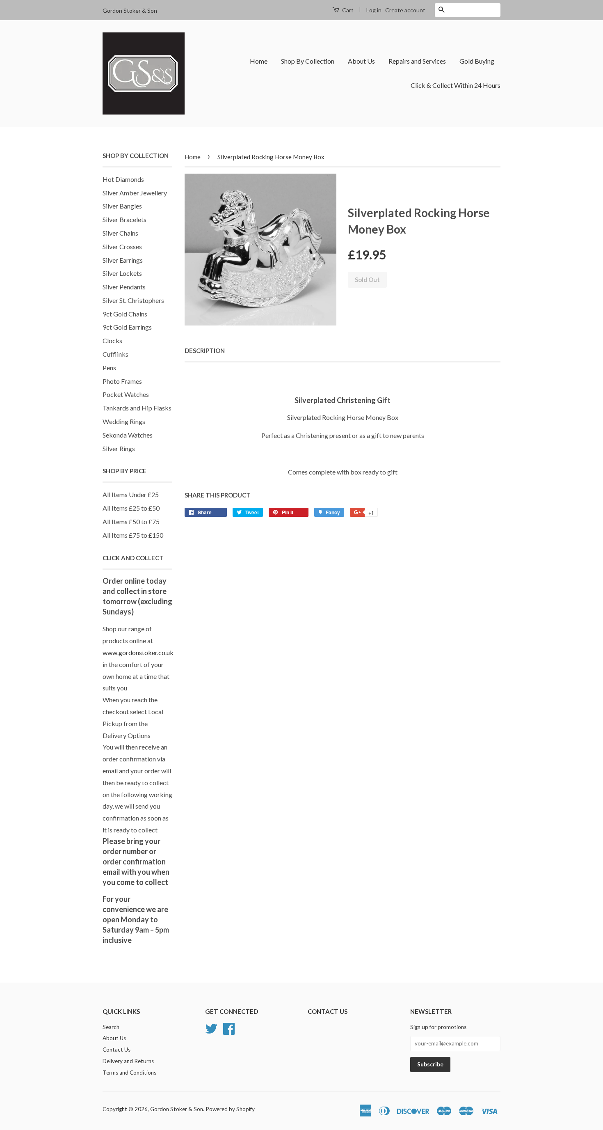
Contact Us (116, 1049)
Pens (109, 367)
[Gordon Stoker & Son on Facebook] (229, 1027)
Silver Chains (120, 233)
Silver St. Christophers (133, 300)
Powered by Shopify (230, 1109)
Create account (405, 10)
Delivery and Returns (128, 1061)
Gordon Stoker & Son (176, 1109)
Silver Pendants (124, 287)
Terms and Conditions (129, 1072)
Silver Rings (119, 448)
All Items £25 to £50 (131, 508)
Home (258, 61)
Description (205, 350)
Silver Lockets (122, 273)
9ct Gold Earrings (127, 327)
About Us (361, 61)
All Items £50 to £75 (131, 521)
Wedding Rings (124, 421)
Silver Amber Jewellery (135, 193)
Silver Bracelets (124, 219)
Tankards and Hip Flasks (137, 408)
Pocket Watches (126, 394)
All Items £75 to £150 (133, 535)
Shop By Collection (307, 61)
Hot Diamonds (123, 179)
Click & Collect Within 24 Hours (455, 85)
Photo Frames (122, 381)
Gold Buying (476, 61)
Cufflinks (115, 354)
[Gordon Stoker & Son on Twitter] (211, 1027)
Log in (373, 10)
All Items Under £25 (131, 494)
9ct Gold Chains (125, 314)
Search (111, 1027)
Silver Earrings (123, 260)
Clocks (112, 340)
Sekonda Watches (128, 435)
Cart (347, 10)
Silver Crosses (122, 246)
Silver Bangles (122, 206)
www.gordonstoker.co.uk (138, 652)
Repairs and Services (417, 61)
